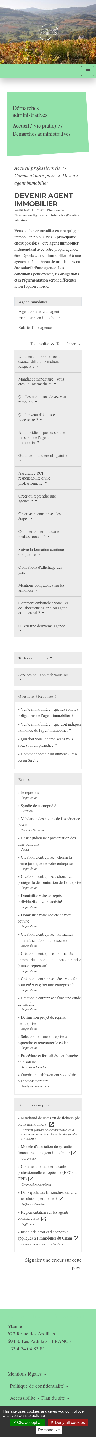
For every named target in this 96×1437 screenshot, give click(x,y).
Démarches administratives (41, 133)
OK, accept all (29, 1422)
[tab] (48, 302)
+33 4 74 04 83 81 (26, 1348)
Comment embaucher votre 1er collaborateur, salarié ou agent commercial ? (43, 607)
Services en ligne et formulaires (43, 674)
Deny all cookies (69, 1422)
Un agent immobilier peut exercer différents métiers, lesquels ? (39, 361)
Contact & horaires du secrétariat (46, 1316)
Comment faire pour (35, 175)
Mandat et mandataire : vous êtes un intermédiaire (41, 381)
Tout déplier (69, 343)
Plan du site (53, 1398)
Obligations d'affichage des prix (40, 569)
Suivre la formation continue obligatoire (41, 552)
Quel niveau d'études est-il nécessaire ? (39, 417)
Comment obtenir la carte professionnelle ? (38, 534)
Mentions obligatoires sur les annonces (41, 587)
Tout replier (42, 343)
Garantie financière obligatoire (42, 455)
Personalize (49, 1430)
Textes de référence (33, 658)
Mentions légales (25, 1373)
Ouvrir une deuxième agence (41, 625)
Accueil (21, 126)
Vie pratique (46, 125)
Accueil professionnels (37, 167)
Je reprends (30, 792)
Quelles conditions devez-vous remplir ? (42, 399)
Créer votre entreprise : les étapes (39, 516)
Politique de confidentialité (37, 1385)
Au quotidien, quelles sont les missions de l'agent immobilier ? (42, 437)
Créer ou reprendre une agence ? (37, 498)
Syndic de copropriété (38, 805)
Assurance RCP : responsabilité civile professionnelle (34, 477)
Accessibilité (23, 1398)
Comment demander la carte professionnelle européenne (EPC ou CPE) (47, 1172)
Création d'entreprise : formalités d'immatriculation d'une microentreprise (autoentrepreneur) (49, 959)
